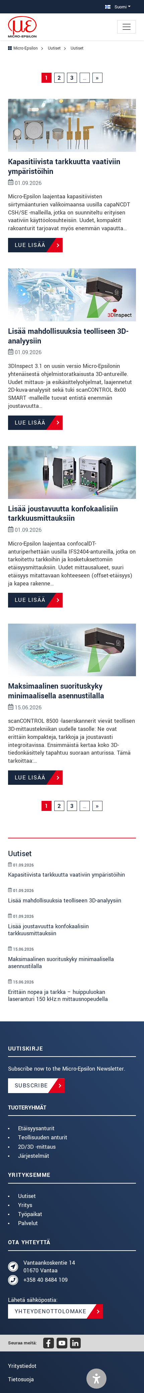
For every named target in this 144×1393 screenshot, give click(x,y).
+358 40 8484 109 (45, 1280)
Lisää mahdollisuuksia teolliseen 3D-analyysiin (68, 336)
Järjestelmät (33, 1155)
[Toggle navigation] (126, 27)
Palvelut (28, 1223)
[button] (96, 1379)
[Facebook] (48, 1343)
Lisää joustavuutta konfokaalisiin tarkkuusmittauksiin (63, 514)
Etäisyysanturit (36, 1128)
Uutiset (27, 1196)
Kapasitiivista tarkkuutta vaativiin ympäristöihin (64, 166)
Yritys (25, 1205)
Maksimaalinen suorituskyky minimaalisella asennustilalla (56, 691)
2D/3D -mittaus (37, 1146)
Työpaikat (30, 1214)
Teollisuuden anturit (42, 1137)
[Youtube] (62, 1343)
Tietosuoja (21, 1379)
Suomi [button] (120, 7)
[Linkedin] (75, 1343)
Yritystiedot (22, 1366)
